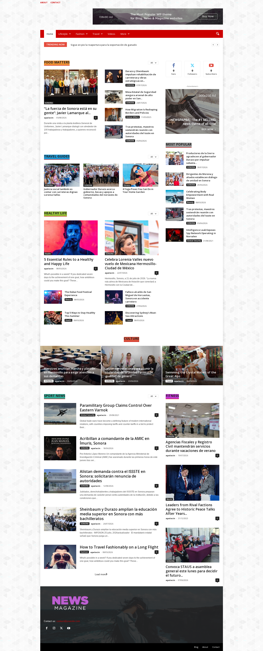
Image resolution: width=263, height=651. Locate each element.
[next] (217, 44)
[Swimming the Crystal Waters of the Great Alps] (192, 365)
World (169, 499)
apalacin (48, 117)
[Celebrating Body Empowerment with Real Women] (175, 196)
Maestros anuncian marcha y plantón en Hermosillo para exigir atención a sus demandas (69, 372)
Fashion (80, 33)
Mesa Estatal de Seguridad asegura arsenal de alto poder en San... (140, 95)
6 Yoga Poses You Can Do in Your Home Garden (138, 190)
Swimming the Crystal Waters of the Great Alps (190, 374)
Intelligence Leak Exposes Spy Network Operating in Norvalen (201, 233)
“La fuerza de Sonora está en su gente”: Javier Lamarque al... (70, 110)
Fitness (127, 185)
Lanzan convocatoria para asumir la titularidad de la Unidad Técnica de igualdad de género (129, 372)
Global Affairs (132, 117)
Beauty (68, 299)
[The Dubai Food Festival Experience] (53, 297)
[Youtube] (220, 2)
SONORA (49, 103)
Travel (96, 33)
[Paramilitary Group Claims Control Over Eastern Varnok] (60, 414)
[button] (217, 34)
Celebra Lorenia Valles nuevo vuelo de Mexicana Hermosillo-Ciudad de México (131, 263)
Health (48, 253)
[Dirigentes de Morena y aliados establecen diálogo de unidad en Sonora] (175, 179)
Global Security (194, 240)
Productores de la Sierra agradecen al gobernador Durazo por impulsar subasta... (201, 158)
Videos (111, 33)
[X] (215, 2)
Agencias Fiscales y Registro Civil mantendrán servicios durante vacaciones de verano (191, 446)
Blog (196, 647)
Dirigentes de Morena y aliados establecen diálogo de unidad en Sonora (201, 177)
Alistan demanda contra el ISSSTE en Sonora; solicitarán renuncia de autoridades (112, 476)
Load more (100, 574)
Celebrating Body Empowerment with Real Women (200, 195)
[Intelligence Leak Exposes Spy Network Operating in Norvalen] (175, 235)
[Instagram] (209, 2)
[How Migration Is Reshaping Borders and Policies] (114, 114)
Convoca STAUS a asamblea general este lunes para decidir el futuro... (192, 571)
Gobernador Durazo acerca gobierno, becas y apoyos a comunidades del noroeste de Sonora (100, 193)
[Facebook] (203, 2)
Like (174, 63)
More (123, 33)
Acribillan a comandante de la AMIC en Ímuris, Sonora (114, 441)
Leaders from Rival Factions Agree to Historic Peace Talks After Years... (190, 509)
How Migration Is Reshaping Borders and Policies (141, 111)
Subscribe (211, 63)
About (44, 2)
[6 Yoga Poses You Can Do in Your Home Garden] (141, 175)
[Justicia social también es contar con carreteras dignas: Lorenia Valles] (62, 175)
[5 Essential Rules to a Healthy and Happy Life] (71, 237)
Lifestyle (63, 33)
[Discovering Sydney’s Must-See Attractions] (114, 318)
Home (50, 33)
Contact (55, 2)
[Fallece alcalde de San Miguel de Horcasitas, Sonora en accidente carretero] (114, 297)
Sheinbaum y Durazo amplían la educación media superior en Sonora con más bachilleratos (118, 514)
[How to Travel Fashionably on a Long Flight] (60, 557)
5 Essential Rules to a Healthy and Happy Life (68, 261)
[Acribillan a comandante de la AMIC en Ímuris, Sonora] (60, 448)
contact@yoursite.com (68, 621)
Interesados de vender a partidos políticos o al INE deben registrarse (110, 44)
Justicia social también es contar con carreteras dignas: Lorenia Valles (61, 191)
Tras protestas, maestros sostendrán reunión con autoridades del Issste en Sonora (139, 131)
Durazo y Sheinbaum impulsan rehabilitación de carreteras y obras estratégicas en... (140, 76)
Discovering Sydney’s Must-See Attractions (141, 314)
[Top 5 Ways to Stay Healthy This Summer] (53, 318)
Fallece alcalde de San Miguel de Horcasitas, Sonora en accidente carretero (138, 296)
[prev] (213, 44)
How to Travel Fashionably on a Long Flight (119, 547)
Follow (192, 63)
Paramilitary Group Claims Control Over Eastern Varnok (116, 407)
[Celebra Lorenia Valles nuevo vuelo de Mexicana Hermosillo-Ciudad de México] (132, 237)
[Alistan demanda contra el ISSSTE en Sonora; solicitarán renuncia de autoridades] (60, 481)
